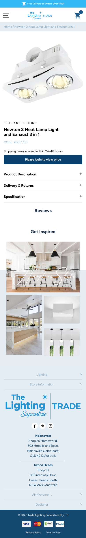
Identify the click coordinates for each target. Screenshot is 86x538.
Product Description (20, 174)
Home (8, 26)
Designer (42, 504)
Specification (14, 197)
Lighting (41, 375)
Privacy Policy (33, 532)
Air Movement (42, 494)
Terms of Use (53, 532)
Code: (8, 142)
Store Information (42, 384)
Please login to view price (43, 159)
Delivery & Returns (19, 185)
